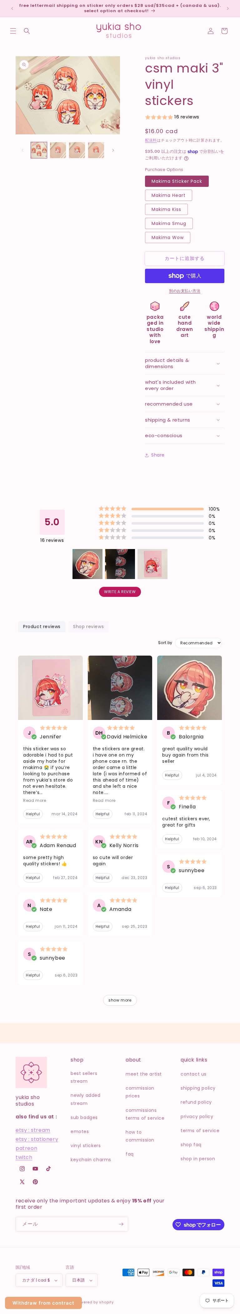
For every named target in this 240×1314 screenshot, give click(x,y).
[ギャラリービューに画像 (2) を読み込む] (58, 150)
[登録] (121, 1224)
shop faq (191, 1145)
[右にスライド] (113, 150)
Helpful (33, 814)
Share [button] (158, 455)
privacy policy (197, 1116)
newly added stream (86, 1099)
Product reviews (42, 626)
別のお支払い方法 (184, 290)
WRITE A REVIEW (120, 591)
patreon (26, 1148)
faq (130, 1154)
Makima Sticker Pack (177, 181)
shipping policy (198, 1088)
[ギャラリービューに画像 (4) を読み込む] (96, 150)
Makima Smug (169, 223)
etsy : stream (33, 1130)
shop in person (198, 1159)
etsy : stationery (37, 1139)
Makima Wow (168, 237)
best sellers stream (84, 1077)
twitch (24, 1157)
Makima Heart (169, 195)
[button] (13, 31)
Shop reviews (88, 626)
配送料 (151, 140)
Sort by (165, 642)
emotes (80, 1131)
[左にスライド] (22, 150)
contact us (194, 1074)
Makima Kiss (166, 209)
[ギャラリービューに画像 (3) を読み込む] (77, 150)
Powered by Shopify (95, 1302)
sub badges (84, 1117)
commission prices (140, 1092)
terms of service (200, 1130)
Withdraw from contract (43, 1303)
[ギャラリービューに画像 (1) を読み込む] (39, 150)
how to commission (140, 1136)
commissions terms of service (145, 1114)
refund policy (196, 1102)
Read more (34, 800)
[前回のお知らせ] (12, 8)
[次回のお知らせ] (228, 8)
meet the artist (144, 1074)
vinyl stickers (86, 1145)
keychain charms (91, 1160)
